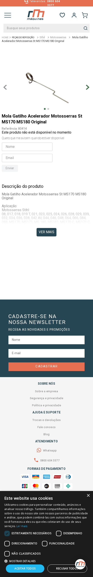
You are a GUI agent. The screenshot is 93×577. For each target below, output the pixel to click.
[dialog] (46, 534)
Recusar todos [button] (67, 568)
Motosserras (58, 37)
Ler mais (21, 526)
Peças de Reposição (23, 37)
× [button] (88, 495)
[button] (46, 561)
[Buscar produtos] (85, 28)
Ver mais (46, 232)
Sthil (42, 37)
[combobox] (46, 28)
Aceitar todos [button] (24, 568)
